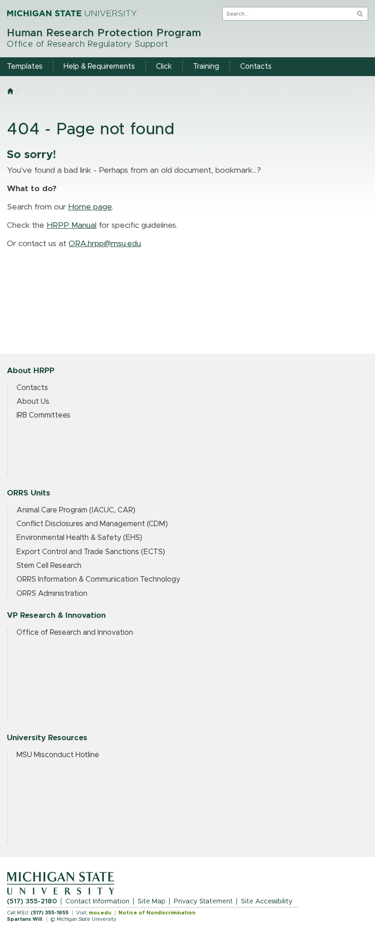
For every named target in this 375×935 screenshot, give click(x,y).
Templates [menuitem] (25, 66)
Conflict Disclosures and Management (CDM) (92, 524)
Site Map (152, 901)
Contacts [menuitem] (256, 66)
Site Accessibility (267, 901)
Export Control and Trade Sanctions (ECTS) (90, 552)
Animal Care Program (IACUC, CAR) (75, 510)
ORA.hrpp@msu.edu (105, 244)
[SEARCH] (360, 13)
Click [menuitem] (164, 66)
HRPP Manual (71, 225)
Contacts (32, 387)
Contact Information (97, 901)
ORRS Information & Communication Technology (98, 579)
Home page (90, 207)
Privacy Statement (203, 901)
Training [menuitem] (206, 66)
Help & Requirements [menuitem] (99, 66)
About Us (32, 401)
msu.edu (100, 912)
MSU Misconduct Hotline (57, 755)
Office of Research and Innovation (74, 632)
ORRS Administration (51, 593)
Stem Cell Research (48, 565)
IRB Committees (43, 415)
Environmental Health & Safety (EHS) (79, 537)
